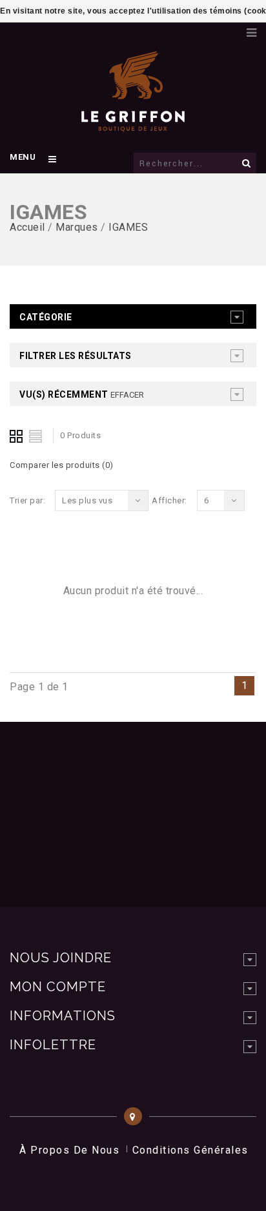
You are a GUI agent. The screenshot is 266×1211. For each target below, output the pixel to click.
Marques (77, 227)
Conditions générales (190, 1150)
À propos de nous (69, 1150)
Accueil (27, 227)
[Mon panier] (230, 29)
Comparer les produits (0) (62, 465)
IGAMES (128, 227)
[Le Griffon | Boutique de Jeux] (133, 125)
